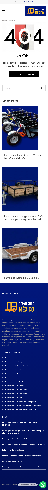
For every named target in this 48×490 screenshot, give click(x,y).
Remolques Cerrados (13, 357)
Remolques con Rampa (14, 361)
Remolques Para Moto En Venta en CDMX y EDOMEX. (23, 156)
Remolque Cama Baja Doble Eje (22, 278)
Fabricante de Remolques (13, 450)
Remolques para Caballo (15, 385)
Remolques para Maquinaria (16, 393)
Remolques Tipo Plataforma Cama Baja (20, 409)
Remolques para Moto (14, 397)
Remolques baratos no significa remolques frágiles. (23, 444)
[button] (42, 484)
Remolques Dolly (12, 373)
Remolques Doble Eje (13, 369)
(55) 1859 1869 (28, 2)
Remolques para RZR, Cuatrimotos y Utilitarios (23, 405)
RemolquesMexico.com (15, 319)
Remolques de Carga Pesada (17, 365)
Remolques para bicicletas (13, 461)
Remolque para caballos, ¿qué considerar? (20, 466)
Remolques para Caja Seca (16, 389)
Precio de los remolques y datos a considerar (21, 455)
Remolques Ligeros (12, 377)
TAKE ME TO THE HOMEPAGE (24, 74)
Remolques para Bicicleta (15, 381)
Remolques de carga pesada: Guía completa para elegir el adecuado (23, 217)
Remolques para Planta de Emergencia (20, 401)
